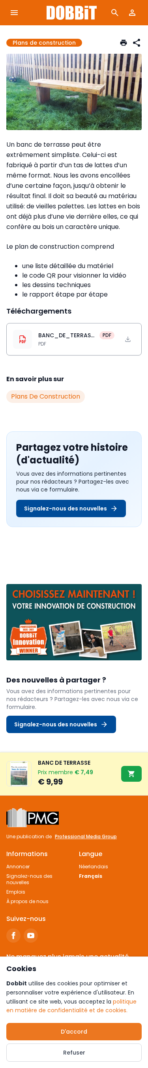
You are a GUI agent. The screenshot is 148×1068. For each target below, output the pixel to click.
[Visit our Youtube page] (31, 935)
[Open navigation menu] (14, 13)
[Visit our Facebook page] (13, 935)
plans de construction (45, 396)
